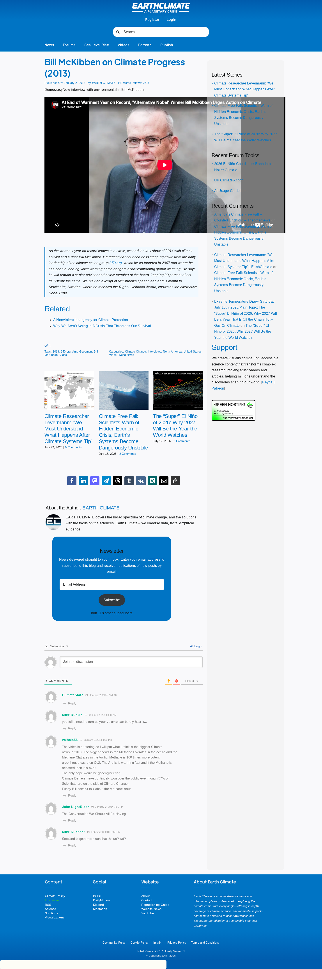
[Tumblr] (129, 480)
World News (126, 354)
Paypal (267, 382)
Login (197, 646)
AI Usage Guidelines (231, 191)
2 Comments (127, 453)
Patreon (218, 388)
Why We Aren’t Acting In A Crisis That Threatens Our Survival (102, 326)
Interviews (154, 351)
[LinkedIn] (83, 480)
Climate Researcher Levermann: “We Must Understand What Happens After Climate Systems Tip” (68, 428)
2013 (56, 351)
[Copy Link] (175, 480)
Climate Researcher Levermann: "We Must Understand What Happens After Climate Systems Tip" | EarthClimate (244, 261)
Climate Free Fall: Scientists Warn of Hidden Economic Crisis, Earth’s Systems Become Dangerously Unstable (123, 432)
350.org (116, 263)
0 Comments (73, 447)
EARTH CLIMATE (103, 82)
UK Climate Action (229, 180)
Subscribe (112, 600)
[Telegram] (106, 480)
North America (172, 351)
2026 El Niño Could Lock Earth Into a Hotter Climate (244, 167)
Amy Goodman (82, 351)
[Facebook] (72, 480)
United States (193, 351)
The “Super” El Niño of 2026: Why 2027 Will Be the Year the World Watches (175, 425)
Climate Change (135, 351)
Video (63, 354)
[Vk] (141, 480)
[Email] (164, 480)
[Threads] (117, 480)
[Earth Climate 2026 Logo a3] (161, 4)
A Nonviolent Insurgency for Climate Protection (90, 320)
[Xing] (152, 480)
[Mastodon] (95, 480)
